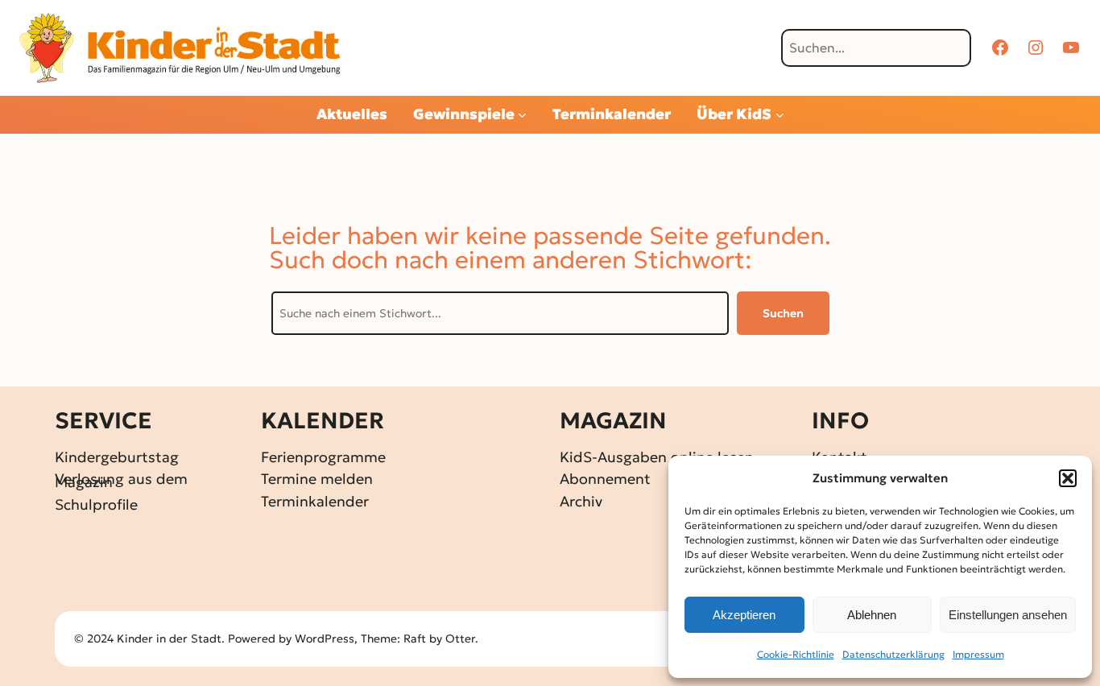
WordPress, (328, 638)
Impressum (978, 654)
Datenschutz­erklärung (893, 654)
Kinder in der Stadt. (171, 638)
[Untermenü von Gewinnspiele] (522, 114)
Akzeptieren (744, 615)
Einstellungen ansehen (1008, 615)
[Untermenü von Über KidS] (779, 114)
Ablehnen (871, 615)
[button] (1068, 478)
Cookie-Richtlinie (795, 654)
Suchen (783, 313)
